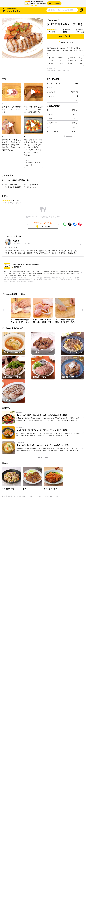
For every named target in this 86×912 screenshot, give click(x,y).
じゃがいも (51, 92)
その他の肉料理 (21, 496)
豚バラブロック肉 (53, 83)
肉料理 (10, 496)
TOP (3, 496)
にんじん (50, 96)
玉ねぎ (49, 87)
